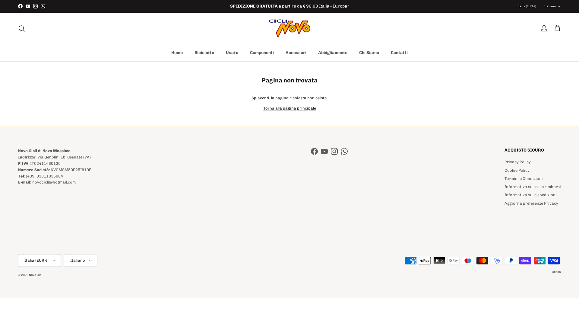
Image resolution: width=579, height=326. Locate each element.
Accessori (296, 52)
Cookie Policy (517, 170)
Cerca (556, 272)
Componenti (262, 52)
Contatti (399, 52)
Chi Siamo (369, 52)
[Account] (543, 28)
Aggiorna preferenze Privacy (531, 203)
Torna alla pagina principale (289, 108)
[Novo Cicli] (290, 28)
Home (177, 52)
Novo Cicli (36, 275)
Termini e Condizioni (524, 178)
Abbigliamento (332, 52)
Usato (232, 52)
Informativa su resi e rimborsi (533, 186)
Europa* (341, 6)
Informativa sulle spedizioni (531, 195)
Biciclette (204, 52)
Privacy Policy (518, 162)
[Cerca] (21, 28)
